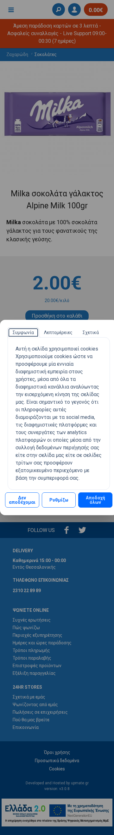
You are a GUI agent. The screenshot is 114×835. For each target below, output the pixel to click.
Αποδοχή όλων (95, 500)
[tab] (23, 332)
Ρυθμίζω (58, 500)
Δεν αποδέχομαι (22, 500)
